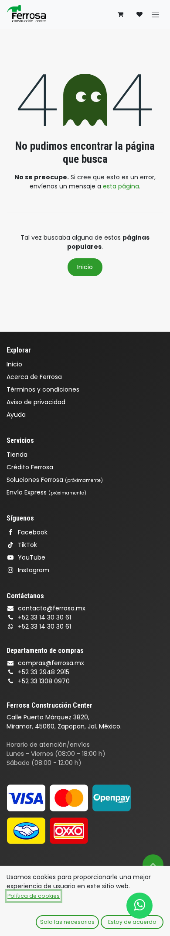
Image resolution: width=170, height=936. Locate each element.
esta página (121, 186)
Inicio (85, 267)
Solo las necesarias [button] (67, 922)
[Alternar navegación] (155, 14)
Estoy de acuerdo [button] (132, 922)
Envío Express (46, 492)
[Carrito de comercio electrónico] (120, 14)
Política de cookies (33, 896)
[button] (153, 864)
